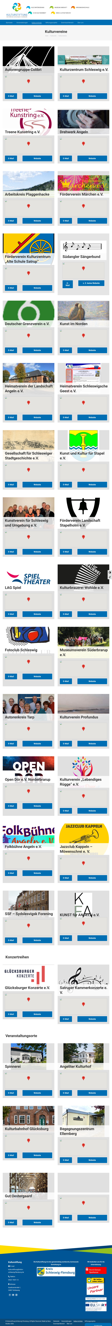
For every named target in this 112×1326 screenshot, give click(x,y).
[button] (28, 81)
